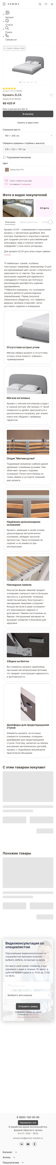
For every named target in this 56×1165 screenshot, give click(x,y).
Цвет (5, 163)
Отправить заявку (28, 1006)
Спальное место (11, 129)
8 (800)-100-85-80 (28, 1117)
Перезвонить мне (28, 1122)
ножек (7, 254)
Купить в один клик (28, 122)
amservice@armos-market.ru (28, 1138)
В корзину (28, 114)
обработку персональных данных (28, 1015)
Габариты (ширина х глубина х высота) (23, 143)
